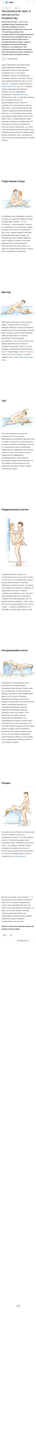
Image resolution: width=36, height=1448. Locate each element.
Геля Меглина (12, 59)
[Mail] (6, 2)
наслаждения (20, 856)
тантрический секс (9, 86)
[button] (18, 199)
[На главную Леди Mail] (10, 2)
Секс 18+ (17, 8)
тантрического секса (20, 94)
